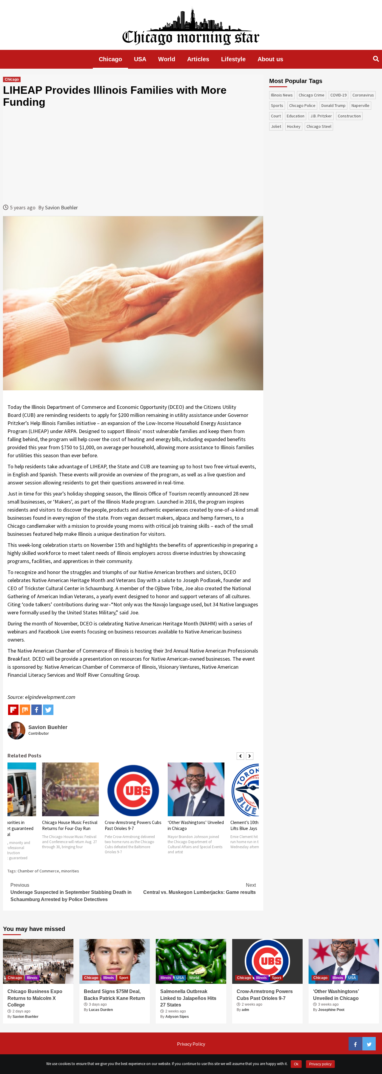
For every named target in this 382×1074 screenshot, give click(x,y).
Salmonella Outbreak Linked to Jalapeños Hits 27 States (188, 998)
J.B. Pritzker (321, 116)
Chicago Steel (318, 126)
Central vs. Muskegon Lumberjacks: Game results (199, 889)
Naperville (360, 105)
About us (270, 59)
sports (277, 105)
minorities (70, 871)
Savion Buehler (61, 207)
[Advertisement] (133, 155)
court (276, 116)
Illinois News (282, 95)
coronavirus (363, 95)
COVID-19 (338, 95)
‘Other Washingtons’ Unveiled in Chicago (336, 995)
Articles (198, 59)
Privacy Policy (191, 1044)
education (295, 116)
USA (140, 59)
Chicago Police (302, 105)
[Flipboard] (13, 710)
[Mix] (25, 710)
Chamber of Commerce (38, 871)
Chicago (110, 59)
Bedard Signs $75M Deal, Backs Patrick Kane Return (114, 995)
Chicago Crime (311, 95)
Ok (296, 1064)
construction (349, 116)
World (166, 59)
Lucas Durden (101, 1010)
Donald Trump (333, 105)
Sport (123, 978)
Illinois (32, 978)
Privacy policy (320, 1064)
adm (245, 1010)
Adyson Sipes (177, 1017)
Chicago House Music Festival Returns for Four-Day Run (69, 825)
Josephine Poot (331, 1010)
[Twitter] (48, 710)
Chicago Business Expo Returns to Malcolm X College (34, 998)
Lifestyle (233, 59)
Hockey (294, 126)
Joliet (276, 126)
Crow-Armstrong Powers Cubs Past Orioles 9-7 (133, 825)
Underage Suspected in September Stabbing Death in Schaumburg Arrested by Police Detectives (71, 892)
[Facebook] (36, 710)
